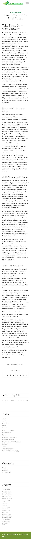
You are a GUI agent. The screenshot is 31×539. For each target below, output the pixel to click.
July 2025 (5, 503)
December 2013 (7, 517)
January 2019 (6, 508)
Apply (4, 421)
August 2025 (6, 501)
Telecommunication (7, 448)
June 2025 (5, 505)
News (4, 468)
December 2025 (7, 491)
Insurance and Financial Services (11, 441)
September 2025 (7, 498)
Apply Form (5, 423)
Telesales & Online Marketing (10, 451)
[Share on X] (7, 375)
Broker (4, 425)
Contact (4, 428)
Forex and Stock (6, 432)
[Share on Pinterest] (10, 375)
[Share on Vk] (20, 375)
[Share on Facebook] (4, 375)
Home (4, 435)
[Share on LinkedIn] (14, 375)
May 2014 (5, 512)
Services (4, 446)
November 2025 (7, 494)
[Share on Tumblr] (17, 375)
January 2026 (6, 489)
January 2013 (6, 519)
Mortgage (5, 444)
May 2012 (5, 524)
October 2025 (6, 496)
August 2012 (6, 521)
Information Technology (9, 437)
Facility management (8, 430)
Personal (4, 470)
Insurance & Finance (8, 439)
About (4, 418)
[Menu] (26, 3)
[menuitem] (26, 3)
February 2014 (6, 514)
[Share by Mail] (27, 375)
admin (22, 364)
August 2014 (6, 510)
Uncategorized (15, 12)
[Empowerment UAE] (12, 3)
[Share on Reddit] (23, 375)
